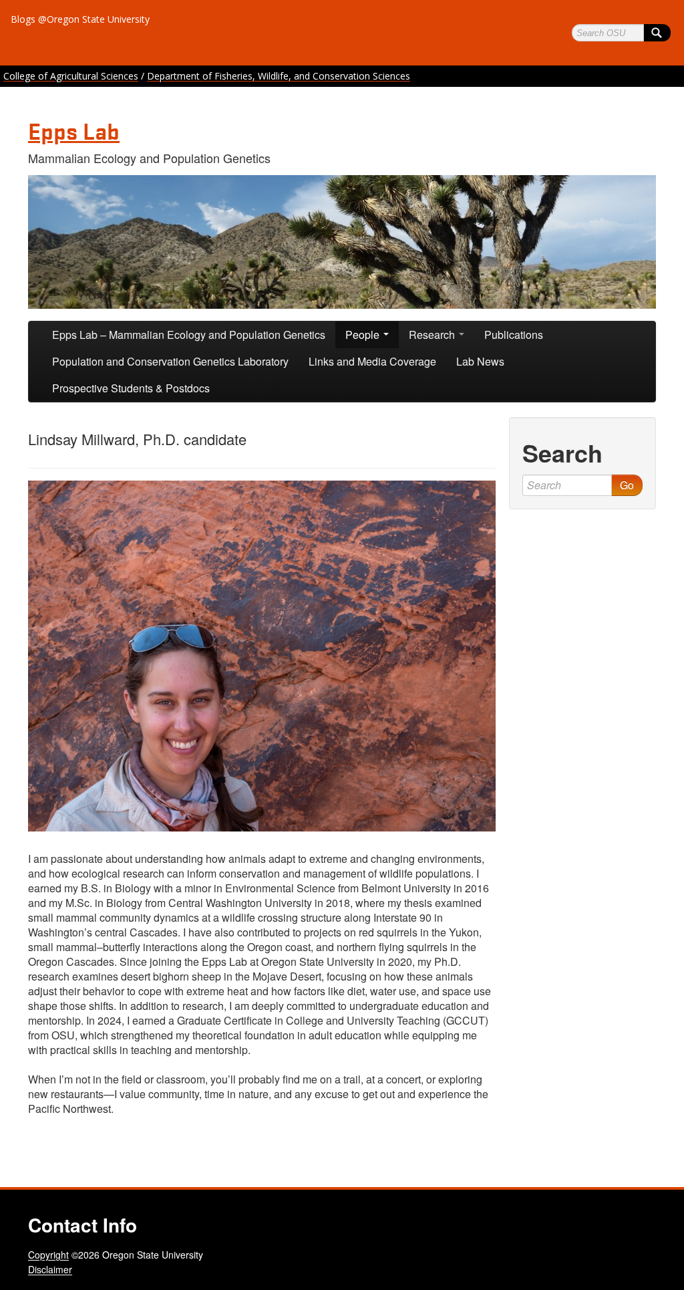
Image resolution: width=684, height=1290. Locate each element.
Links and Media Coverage (372, 361)
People (363, 334)
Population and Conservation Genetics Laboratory (170, 361)
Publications (513, 334)
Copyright (48, 1254)
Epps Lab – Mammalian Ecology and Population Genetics (188, 334)
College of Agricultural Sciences (70, 76)
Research (433, 334)
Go (627, 485)
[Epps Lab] (342, 242)
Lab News (480, 361)
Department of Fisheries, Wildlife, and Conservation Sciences (278, 76)
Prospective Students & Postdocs (131, 388)
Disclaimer (50, 1269)
